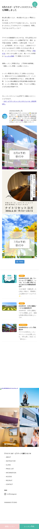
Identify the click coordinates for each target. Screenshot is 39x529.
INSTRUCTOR (10, 461)
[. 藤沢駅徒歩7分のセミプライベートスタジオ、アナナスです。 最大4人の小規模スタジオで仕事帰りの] (19, 192)
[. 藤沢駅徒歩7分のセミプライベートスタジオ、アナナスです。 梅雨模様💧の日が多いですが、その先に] (19, 236)
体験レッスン (10, 526)
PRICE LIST (10, 469)
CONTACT (9, 484)
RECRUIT (9, 480)
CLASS (8, 465)
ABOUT (8, 457)
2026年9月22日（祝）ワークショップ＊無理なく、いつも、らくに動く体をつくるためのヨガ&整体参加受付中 (27, 282)
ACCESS (9, 476)
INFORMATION (11, 473)
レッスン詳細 (9, 56)
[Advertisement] (19, 365)
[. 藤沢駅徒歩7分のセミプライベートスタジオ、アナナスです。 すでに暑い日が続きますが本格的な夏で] (19, 147)
